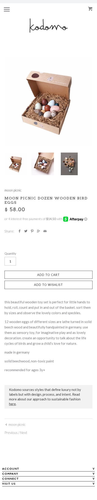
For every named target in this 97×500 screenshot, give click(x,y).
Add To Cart (48, 275)
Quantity (10, 253)
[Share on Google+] (38, 231)
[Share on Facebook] (19, 231)
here (12, 404)
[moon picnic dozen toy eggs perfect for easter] (48, 101)
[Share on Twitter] (26, 231)
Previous (11, 433)
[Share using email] (45, 231)
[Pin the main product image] (32, 231)
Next (23, 433)
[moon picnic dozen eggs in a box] (42, 164)
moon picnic (13, 190)
